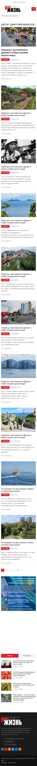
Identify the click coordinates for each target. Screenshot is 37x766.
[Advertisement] (18, 630)
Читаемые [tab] (27, 656)
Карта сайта (12, 762)
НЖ (2, 16)
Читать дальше (6, 78)
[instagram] (6, 749)
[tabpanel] (18, 681)
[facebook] (2, 749)
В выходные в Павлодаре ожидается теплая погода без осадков (23, 685)
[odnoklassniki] (9, 749)
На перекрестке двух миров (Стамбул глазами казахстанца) (17, 490)
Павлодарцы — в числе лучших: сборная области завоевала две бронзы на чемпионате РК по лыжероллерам (24, 697)
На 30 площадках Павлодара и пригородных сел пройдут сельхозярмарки (24, 673)
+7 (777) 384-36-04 (10, 744)
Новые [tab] (9, 656)
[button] (2, 9)
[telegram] (13, 749)
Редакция (4, 762)
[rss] (19, 749)
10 (18, 570)
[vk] (16, 749)
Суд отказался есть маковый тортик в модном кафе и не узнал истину (23, 662)
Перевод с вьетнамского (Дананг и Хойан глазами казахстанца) (14, 52)
